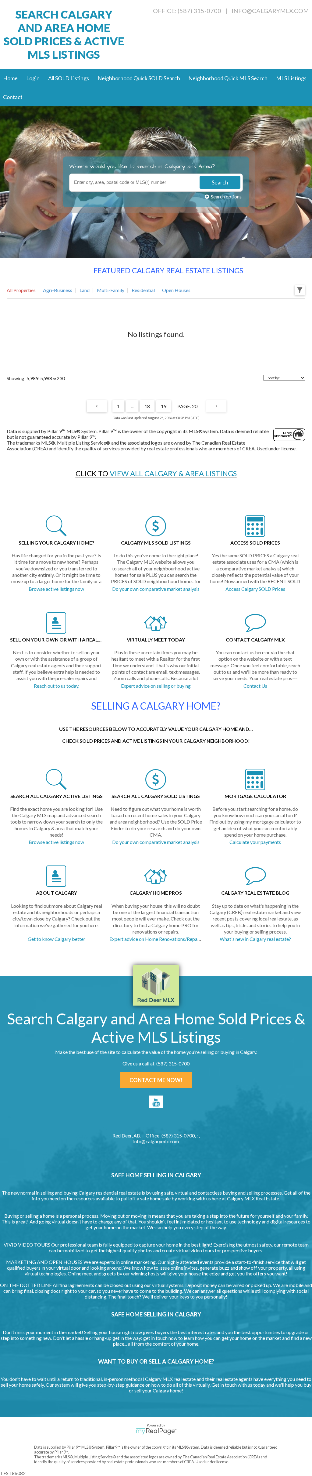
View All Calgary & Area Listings (173, 473)
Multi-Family (110, 290)
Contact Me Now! (156, 1080)
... (132, 406)
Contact (13, 97)
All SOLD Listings (68, 78)
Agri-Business (57, 290)
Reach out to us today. (56, 686)
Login (33, 78)
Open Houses (176, 290)
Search (220, 182)
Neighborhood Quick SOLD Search (139, 78)
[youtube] (156, 1102)
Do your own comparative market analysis (156, 589)
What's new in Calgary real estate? (255, 939)
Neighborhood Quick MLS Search (228, 78)
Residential (143, 290)
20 (194, 406)
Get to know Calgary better (56, 939)
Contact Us (255, 686)
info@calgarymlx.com (270, 10)
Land (85, 290)
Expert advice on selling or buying (156, 686)
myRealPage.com (156, 1431)
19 (163, 406)
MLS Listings (291, 78)
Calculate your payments (255, 842)
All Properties (21, 290)
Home (10, 78)
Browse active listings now (56, 589)
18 (147, 406)
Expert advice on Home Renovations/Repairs (156, 939)
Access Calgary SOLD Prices (255, 589)
